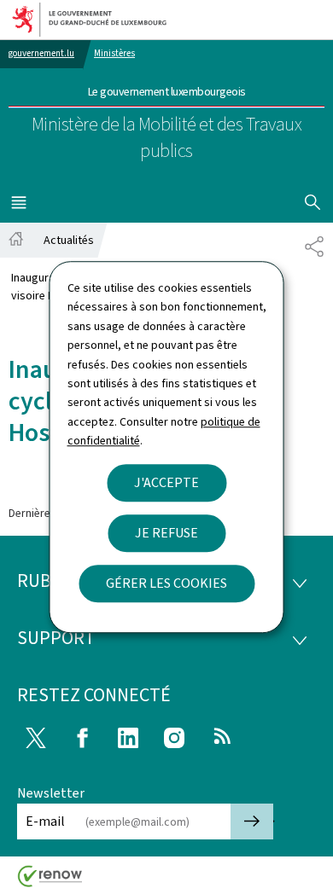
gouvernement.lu (41, 53)
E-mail (45, 821)
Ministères (114, 53)
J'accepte (166, 482)
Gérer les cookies (166, 583)
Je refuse (166, 533)
